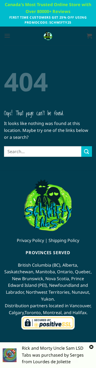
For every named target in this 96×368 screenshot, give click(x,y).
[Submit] (86, 151)
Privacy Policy (30, 240)
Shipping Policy (64, 240)
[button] (7, 35)
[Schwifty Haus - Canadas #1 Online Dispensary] (48, 36)
